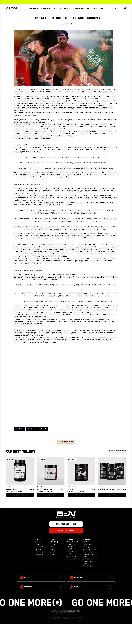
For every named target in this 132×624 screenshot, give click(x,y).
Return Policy (87, 544)
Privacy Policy (63, 618)
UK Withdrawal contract (87, 562)
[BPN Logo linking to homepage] (11, 8)
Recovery (38, 549)
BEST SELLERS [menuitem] (64, 8)
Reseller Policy (71, 554)
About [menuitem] (102, 8)
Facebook (28, 587)
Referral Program (88, 552)
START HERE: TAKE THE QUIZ (66, 524)
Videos (53, 547)
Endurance (38, 542)
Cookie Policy (78, 618)
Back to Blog (67, 442)
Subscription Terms (89, 549)
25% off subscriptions (66, 2)
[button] (8, 471)
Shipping (86, 547)
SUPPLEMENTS (33, 8)
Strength (37, 544)
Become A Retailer (73, 551)
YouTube (27, 578)
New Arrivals (39, 554)
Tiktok (76, 587)
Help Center (87, 542)
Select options (20, 495)
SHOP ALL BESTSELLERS (117, 451)
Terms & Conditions (54, 618)
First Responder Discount (72, 545)
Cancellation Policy (89, 559)
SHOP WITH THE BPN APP (66, 531)
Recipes (53, 552)
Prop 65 (69, 549)
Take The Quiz (55, 542)
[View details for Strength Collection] (112, 471)
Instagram (78, 578)
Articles (53, 544)
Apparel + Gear (40, 552)
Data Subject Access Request (89, 555)
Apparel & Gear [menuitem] (78, 8)
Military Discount (72, 542)
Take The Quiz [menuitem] (92, 8)
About (53, 554)
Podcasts (54, 549)
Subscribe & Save (89, 566)
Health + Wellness (40, 547)
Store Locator (71, 556)
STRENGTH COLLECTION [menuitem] (48, 8)
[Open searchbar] (116, 8)
